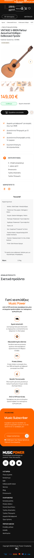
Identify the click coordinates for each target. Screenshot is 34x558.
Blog (4, 490)
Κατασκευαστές (8, 501)
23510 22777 (12, 8)
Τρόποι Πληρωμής (14, 176)
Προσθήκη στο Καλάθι (16, 112)
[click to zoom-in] (17, 61)
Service (5, 487)
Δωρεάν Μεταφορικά (10, 516)
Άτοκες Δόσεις (7, 504)
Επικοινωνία (12, 169)
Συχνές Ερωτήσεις (9, 507)
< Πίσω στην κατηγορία (9, 27)
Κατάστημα (6, 478)
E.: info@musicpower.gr (16, 163)
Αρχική (3, 22)
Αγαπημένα (6, 533)
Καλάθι (5, 530)
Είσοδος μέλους (8, 527)
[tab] (17, 197)
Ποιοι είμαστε (7, 475)
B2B (4, 481)
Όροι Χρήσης (7, 519)
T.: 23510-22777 (13, 166)
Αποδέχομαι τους (17, 441)
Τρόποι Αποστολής (14, 173)
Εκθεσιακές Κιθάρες (24, 22)
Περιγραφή (17, 197)
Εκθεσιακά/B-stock (12, 22)
